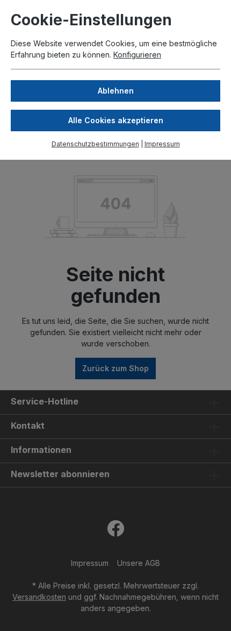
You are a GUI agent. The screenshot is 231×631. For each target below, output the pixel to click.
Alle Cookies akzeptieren (115, 120)
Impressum (162, 144)
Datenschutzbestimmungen (95, 144)
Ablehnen (116, 90)
